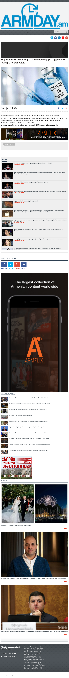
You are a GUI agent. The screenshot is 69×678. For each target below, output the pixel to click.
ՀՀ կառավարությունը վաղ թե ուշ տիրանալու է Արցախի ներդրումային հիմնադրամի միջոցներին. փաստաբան (37, 249)
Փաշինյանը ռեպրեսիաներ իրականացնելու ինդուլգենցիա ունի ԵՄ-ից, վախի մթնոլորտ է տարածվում (38, 239)
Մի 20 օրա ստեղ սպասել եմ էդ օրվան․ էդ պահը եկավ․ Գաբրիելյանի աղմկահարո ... (29, 438)
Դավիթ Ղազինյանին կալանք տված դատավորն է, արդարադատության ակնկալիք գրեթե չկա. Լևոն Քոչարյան (38, 230)
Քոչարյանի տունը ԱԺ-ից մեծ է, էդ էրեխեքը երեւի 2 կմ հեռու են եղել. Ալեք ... (27, 427)
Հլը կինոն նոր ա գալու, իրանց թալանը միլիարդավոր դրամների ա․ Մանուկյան (33, 163)
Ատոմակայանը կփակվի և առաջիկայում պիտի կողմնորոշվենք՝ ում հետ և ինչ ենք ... (29, 398)
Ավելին (65, 528)
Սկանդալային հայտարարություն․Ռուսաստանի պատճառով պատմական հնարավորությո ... (31, 432)
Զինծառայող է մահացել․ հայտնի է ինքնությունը (20, 415)
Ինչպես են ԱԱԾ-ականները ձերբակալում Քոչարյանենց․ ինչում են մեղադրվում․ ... (28, 409)
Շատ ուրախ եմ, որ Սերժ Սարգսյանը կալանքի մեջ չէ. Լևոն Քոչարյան (31, 182)
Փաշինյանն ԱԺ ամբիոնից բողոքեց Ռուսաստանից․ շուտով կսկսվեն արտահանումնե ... (30, 403)
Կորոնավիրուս (9, 144)
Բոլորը (34, 639)
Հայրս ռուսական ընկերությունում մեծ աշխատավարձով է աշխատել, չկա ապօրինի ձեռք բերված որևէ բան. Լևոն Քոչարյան (40, 220)
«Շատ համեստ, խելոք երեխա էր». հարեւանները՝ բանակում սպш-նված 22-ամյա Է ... (29, 450)
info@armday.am (9, 656)
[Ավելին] (7, 163)
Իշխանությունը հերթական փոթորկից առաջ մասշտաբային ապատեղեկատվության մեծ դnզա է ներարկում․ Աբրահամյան (34, 631)
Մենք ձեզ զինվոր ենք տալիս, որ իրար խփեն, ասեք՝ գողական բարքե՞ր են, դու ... (28, 421)
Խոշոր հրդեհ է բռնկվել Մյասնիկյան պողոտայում (26, 201)
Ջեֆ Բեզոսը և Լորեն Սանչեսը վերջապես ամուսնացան (16, 525)
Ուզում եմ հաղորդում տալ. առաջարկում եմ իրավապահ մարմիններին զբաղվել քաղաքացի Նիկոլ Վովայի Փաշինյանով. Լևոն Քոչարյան (39, 173)
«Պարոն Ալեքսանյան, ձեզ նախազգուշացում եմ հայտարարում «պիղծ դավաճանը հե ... (30, 444)
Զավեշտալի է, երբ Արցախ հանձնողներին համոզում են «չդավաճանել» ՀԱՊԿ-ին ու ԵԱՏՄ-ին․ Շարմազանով (40, 191)
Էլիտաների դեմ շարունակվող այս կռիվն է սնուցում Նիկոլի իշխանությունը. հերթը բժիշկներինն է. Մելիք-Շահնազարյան (33, 578)
